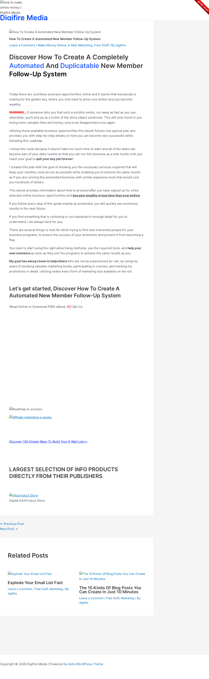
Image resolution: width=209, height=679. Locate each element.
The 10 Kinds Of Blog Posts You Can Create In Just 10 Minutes (110, 589)
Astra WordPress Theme (85, 664)
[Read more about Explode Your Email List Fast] (30, 574)
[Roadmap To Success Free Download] (30, 417)
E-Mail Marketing (80, 45)
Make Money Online (52, 45)
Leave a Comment (22, 45)
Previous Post (12, 524)
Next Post (9, 529)
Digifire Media (24, 17)
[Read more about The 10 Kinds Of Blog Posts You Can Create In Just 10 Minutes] (112, 579)
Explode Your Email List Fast (35, 582)
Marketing (56, 589)
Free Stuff (101, 45)
